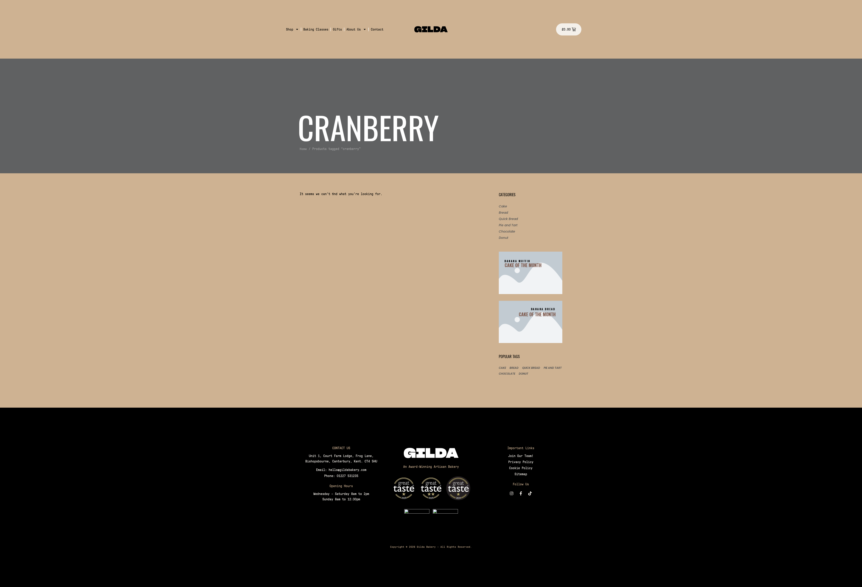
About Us (353, 29)
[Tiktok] (530, 493)
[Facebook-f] (521, 493)
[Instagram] (512, 493)
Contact (377, 29)
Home (303, 149)
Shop (289, 29)
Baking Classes (315, 29)
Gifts (337, 29)
